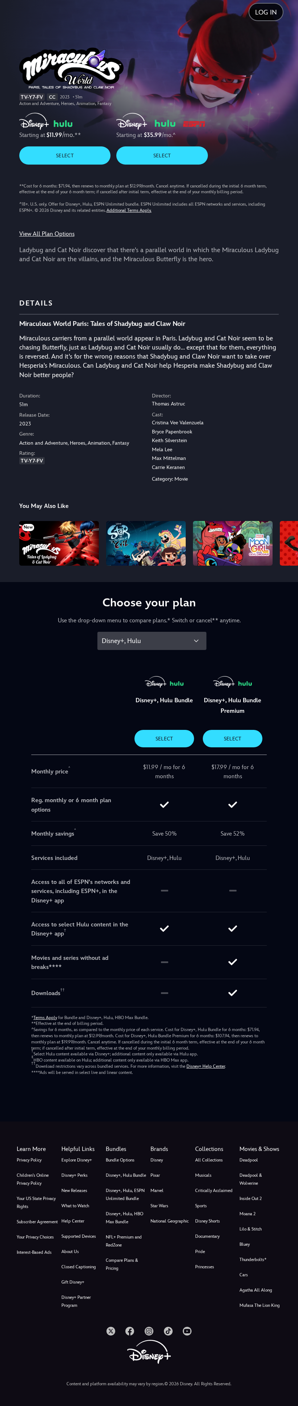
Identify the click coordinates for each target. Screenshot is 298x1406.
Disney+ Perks (74, 1175)
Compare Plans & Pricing (122, 1264)
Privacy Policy (29, 1160)
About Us (70, 1251)
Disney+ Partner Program (76, 1301)
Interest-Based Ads (34, 1252)
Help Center (72, 1221)
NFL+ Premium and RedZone (124, 1241)
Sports (201, 1205)
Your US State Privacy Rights (36, 1202)
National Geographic (169, 1221)
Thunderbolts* (252, 1259)
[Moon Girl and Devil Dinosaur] (233, 543)
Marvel (157, 1190)
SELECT (65, 155)
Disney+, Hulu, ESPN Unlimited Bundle (125, 1194)
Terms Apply (45, 1017)
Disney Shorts (207, 1221)
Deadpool (248, 1160)
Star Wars (159, 1205)
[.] (110, 1331)
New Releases (74, 1190)
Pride (200, 1251)
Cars (243, 1274)
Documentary (207, 1236)
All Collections (209, 1160)
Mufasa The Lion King (259, 1305)
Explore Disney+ (76, 1160)
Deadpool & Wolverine (250, 1179)
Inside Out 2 (250, 1198)
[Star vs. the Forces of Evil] (146, 543)
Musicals (203, 1175)
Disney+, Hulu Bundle (126, 1175)
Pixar (155, 1175)
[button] (82, 1149)
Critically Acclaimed (214, 1190)
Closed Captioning (78, 1266)
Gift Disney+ (72, 1282)
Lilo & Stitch (250, 1229)
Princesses (204, 1266)
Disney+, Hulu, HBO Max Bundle (124, 1217)
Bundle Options (120, 1160)
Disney (156, 1160)
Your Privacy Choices (35, 1237)
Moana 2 (247, 1213)
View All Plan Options (46, 233)
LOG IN (266, 12)
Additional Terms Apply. (129, 210)
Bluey (244, 1244)
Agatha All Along (255, 1290)
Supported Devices (78, 1236)
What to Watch (75, 1205)
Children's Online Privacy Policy (33, 1179)
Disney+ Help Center (205, 1066)
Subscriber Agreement (37, 1221)
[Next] (285, 542)
